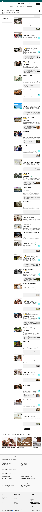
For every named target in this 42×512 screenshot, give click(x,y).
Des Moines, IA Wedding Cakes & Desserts (26, 476)
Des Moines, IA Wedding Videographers (7, 483)
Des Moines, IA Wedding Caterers (6, 476)
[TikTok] (35, 506)
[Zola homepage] (21, 3)
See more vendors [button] (27, 429)
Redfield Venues (23, 465)
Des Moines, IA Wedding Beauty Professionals (27, 479)
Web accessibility (16, 510)
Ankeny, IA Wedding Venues (25, 487)
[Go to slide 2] (17, 37)
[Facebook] (30, 506)
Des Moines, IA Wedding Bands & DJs (6, 479)
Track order (15, 498)
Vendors (17, 6)
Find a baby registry (32, 500)
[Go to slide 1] (17, 51)
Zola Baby (3, 499)
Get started (31, 503)
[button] (28, 10)
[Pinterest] (31, 506)
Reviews (3, 498)
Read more (38, 57)
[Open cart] (31, 4)
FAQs (14, 497)
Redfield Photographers (24, 464)
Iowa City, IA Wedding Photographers (6, 487)
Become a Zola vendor (4, 497)
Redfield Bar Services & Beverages (6, 463)
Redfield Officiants (4, 462)
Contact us (15, 502)
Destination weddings (23, 6)
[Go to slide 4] (18, 37)
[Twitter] (32, 506)
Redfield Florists (23, 462)
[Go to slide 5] (19, 37)
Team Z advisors (16, 503)
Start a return (15, 499)
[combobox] (34, 11)
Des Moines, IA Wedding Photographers (7, 486)
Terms (5, 510)
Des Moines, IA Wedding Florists (25, 483)
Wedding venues (12, 6)
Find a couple (31, 499)
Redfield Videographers (24, 463)
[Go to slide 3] (18, 51)
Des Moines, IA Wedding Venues (25, 486)
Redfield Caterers (4, 465)
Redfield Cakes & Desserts (5, 464)
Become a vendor (29, 6)
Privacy (2, 510)
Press (2, 502)
